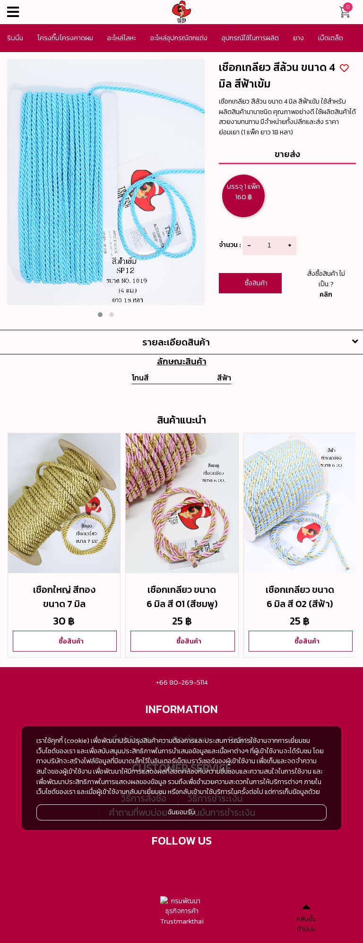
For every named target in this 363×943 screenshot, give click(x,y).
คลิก (326, 294)
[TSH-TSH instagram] (216, 865)
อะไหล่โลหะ (121, 38)
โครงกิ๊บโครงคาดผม (65, 38)
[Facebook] (170, 865)
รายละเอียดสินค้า (176, 342)
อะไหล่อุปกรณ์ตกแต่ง (178, 38)
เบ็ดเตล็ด (330, 38)
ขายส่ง (287, 153)
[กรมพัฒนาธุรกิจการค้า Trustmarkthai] (181, 911)
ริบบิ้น (15, 38)
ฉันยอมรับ (181, 812)
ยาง (298, 38)
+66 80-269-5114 (181, 682)
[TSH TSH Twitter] (147, 865)
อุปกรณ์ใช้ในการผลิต (250, 38)
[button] (100, 314)
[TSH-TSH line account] (193, 865)
